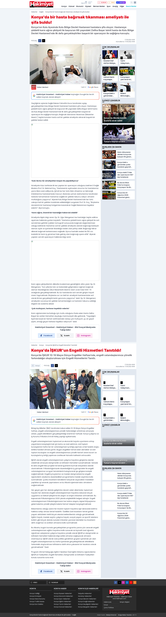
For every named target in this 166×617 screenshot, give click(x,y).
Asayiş (115, 6)
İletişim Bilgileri (124, 602)
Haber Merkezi (42, 87)
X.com (67, 335)
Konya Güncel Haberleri (63, 607)
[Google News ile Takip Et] (93, 87)
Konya (64, 6)
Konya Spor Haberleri (62, 599)
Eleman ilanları (99, 6)
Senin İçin (122, 2)
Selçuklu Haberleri (85, 593)
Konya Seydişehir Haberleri (88, 604)
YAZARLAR (103, 2)
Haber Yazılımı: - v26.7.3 (116, 615)
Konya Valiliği (34, 593)
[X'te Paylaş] (43, 40)
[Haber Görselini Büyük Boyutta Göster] (65, 64)
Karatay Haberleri (85, 596)
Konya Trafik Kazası (37, 601)
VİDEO (113, 2)
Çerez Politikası (109, 608)
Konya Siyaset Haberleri (63, 593)
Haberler (34, 12)
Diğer (122, 6)
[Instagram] (123, 582)
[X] (119, 582)
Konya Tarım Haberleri (62, 604)
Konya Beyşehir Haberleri (87, 607)
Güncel (71, 6)
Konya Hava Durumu (37, 599)
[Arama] (131, 2)
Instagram (86, 335)
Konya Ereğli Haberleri (86, 601)
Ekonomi (79, 6)
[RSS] (134, 582)
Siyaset (88, 6)
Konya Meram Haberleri (87, 599)
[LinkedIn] (127, 582)
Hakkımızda (107, 602)
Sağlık (41, 12)
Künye (106, 605)
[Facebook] (115, 582)
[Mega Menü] (135, 2)
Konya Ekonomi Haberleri (63, 596)
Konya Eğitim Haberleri (62, 601)
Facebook (48, 335)
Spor (109, 6)
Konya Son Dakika (36, 604)
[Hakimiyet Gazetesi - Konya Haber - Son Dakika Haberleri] (119, 592)
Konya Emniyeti (35, 596)
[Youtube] (130, 582)
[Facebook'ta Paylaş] (39, 40)
